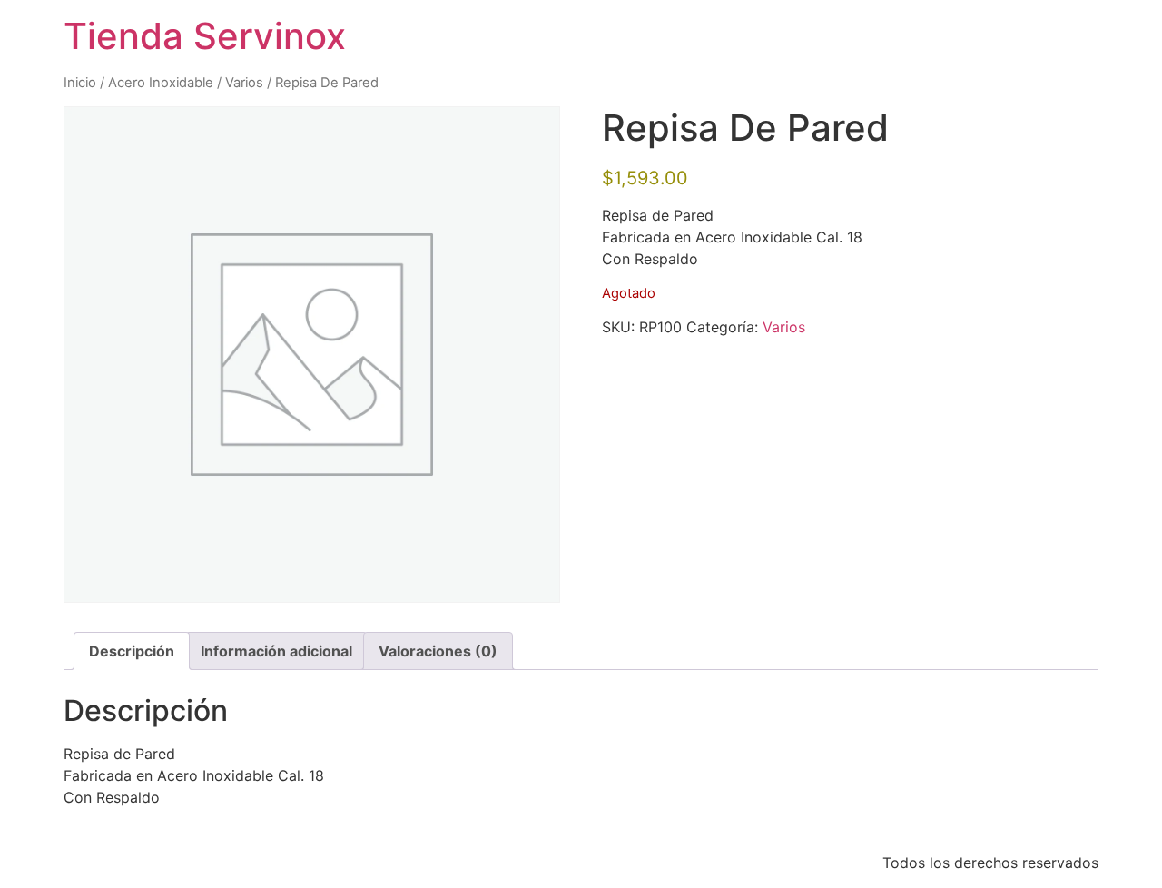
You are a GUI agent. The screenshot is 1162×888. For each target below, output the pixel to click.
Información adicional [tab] (276, 651)
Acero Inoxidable (160, 82)
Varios (244, 82)
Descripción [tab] (131, 651)
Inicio (80, 82)
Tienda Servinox (205, 36)
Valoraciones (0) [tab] (438, 651)
